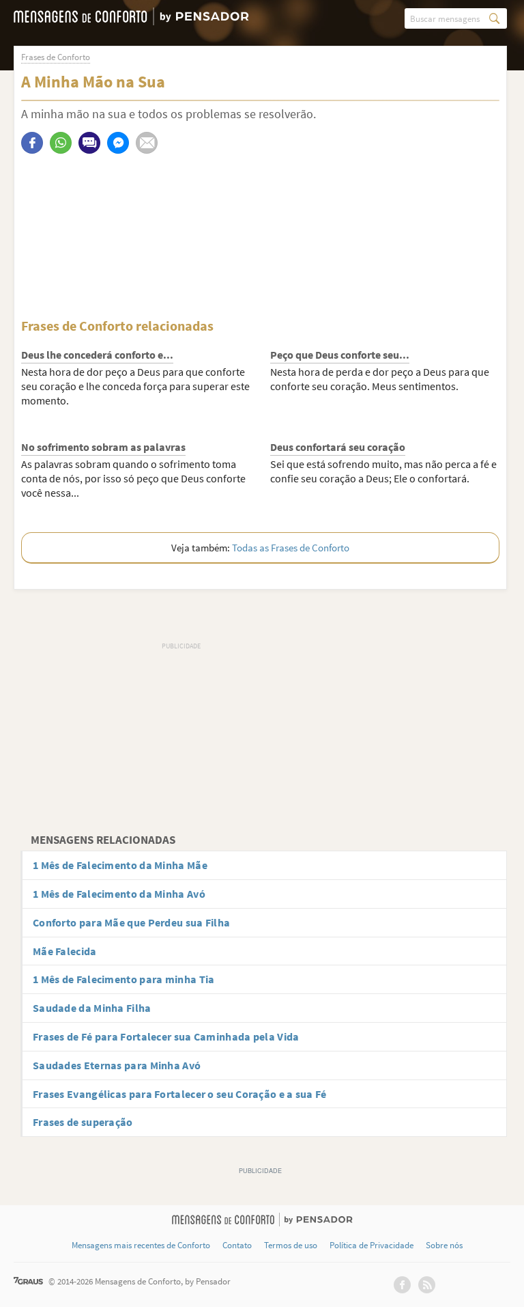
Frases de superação (83, 1122)
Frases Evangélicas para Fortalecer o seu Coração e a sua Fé (180, 1094)
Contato (237, 1245)
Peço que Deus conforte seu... (339, 354)
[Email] (147, 143)
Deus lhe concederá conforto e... (97, 354)
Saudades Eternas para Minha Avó (117, 1065)
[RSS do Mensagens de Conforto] (426, 1284)
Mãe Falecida (65, 951)
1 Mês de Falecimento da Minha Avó (119, 893)
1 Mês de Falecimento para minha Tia (124, 979)
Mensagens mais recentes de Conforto (141, 1245)
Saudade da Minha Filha (92, 1008)
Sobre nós (444, 1245)
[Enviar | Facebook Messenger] (118, 143)
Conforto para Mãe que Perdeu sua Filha (131, 922)
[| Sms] (89, 143)
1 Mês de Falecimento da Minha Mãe (120, 865)
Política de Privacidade (371, 1245)
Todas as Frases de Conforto (290, 547)
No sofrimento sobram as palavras (103, 447)
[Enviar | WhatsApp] (61, 143)
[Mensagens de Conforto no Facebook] (402, 1284)
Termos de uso (290, 1245)
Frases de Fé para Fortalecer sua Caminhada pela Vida (166, 1036)
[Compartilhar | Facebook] (32, 143)
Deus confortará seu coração (337, 447)
